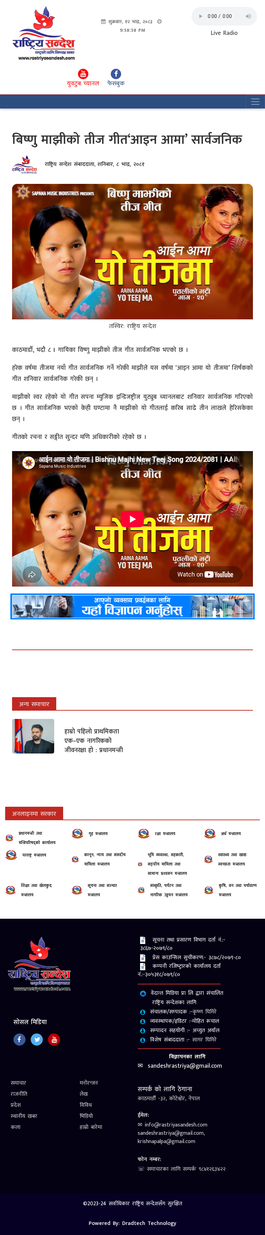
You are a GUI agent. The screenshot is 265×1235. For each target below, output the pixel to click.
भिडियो (86, 1116)
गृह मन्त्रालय (98, 833)
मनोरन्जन (89, 1083)
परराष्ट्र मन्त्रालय (34, 855)
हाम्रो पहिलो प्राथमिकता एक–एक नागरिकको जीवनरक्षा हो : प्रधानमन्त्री (94, 741)
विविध (86, 1105)
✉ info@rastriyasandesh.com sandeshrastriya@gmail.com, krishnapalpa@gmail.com (172, 1133)
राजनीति (19, 1094)
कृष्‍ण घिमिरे (205, 1012)
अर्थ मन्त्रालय (231, 833)
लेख (84, 1094)
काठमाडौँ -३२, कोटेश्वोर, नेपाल (169, 1098)
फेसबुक (116, 83)
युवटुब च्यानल (83, 83)
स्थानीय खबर (24, 1116)
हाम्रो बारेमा (91, 1127)
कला (15, 1127)
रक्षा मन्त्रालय (165, 833)
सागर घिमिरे (204, 1040)
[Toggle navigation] (255, 102)
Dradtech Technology (149, 1223)
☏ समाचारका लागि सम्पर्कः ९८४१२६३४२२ (182, 1169)
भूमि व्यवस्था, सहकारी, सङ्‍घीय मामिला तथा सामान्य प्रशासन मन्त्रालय (167, 864)
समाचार (18, 1083)
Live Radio (224, 33)
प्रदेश (16, 1105)
